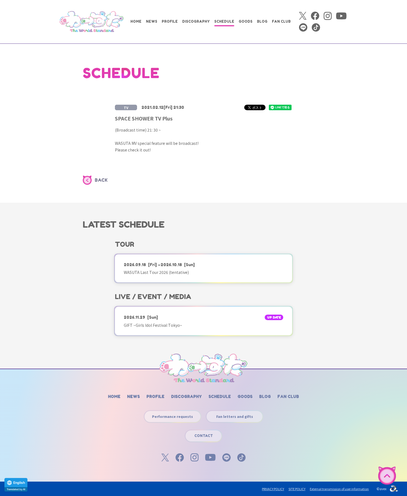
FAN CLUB (281, 21)
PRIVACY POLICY (273, 489)
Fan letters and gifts (234, 416)
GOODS (246, 21)
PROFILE (170, 21)
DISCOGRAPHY (196, 21)
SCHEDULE (224, 21)
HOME (135, 21)
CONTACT (203, 436)
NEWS (151, 21)
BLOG (262, 21)
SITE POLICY (296, 489)
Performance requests (172, 416)
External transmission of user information (339, 489)
